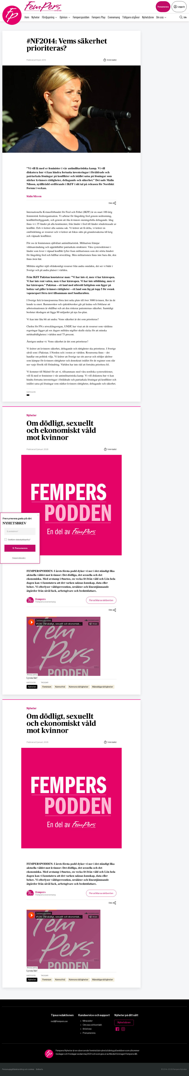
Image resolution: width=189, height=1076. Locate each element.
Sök (185, 17)
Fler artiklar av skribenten (101, 600)
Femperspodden (81, 17)
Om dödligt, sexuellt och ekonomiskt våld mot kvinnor (61, 430)
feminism (46, 687)
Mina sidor (88, 1021)
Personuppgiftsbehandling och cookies (18, 1069)
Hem (27, 17)
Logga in (181, 6)
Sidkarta (39, 1069)
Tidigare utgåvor (131, 17)
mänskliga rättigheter (102, 687)
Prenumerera (163, 6)
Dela (110, 203)
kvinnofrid (60, 687)
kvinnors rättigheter (78, 687)
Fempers (40, 599)
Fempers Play (98, 17)
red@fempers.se (59, 1021)
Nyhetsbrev (148, 17)
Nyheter (35, 17)
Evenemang (114, 17)
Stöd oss (87, 1029)
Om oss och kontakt (92, 1025)
